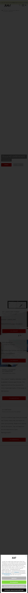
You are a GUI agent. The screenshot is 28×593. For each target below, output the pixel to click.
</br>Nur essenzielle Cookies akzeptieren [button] (14, 586)
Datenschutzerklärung (6, 573)
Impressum (16, 572)
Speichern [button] (14, 578)
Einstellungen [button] (7, 574)
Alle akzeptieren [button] (14, 582)
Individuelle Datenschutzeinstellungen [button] (14, 590)
